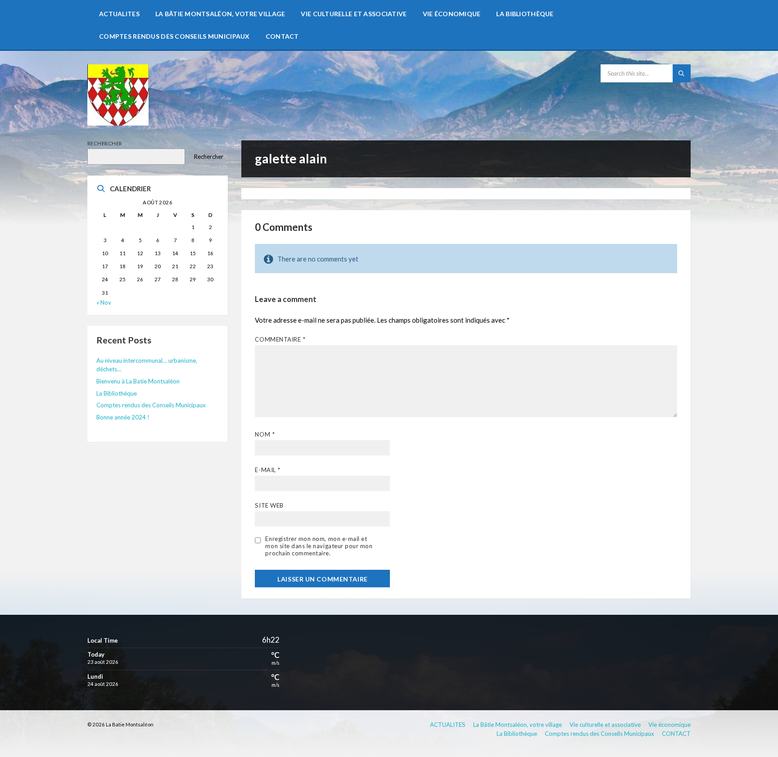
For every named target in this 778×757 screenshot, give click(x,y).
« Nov (103, 302)
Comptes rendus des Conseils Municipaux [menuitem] (599, 733)
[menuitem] (119, 14)
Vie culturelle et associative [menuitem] (605, 724)
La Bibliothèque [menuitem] (517, 733)
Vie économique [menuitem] (669, 724)
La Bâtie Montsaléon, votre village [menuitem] (517, 724)
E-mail (267, 469)
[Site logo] (118, 123)
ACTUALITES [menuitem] (448, 724)
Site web (269, 505)
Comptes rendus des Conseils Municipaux (151, 405)
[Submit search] (682, 73)
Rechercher (104, 143)
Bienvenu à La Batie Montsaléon (138, 381)
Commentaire (280, 339)
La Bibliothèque (116, 393)
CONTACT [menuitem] (676, 733)
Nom (265, 434)
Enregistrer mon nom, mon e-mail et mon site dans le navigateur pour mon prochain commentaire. (318, 546)
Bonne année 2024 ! (122, 417)
